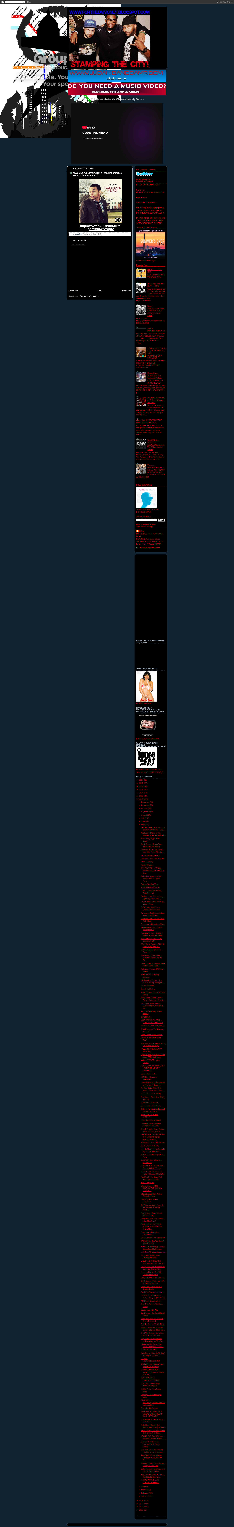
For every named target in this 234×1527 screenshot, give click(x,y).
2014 (141, 793)
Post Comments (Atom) (89, 296)
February (145, 1493)
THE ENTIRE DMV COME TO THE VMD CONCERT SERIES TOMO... (153, 1137)
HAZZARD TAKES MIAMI (151, 1094)
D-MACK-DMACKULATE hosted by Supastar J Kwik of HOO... (152, 1372)
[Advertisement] (99, 269)
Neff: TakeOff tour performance (153, 1252)
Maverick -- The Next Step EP (152, 859)
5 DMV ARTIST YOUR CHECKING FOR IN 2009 (156, 350)
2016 (141, 786)
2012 (141, 799)
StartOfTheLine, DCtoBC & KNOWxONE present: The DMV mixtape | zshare (156, 445)
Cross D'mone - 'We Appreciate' (153, 1238)
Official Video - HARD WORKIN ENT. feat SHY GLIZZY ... (151, 1188)
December (145, 802)
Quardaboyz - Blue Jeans (151, 1106)
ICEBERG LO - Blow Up (150, 887)
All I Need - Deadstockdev (151, 1301)
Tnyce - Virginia (147, 865)
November (145, 805)
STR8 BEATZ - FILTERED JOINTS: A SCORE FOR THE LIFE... (151, 1226)
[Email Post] (99, 234)
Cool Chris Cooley (148, 989)
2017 (141, 783)
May (143, 825)
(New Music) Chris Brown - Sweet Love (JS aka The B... (151, 1457)
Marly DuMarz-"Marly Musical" (153, 1278)
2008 (141, 1510)
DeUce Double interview (150, 855)
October (144, 808)
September (145, 812)
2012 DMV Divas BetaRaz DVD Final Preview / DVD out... (152, 1005)
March (144, 1490)
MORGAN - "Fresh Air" (150, 1103)
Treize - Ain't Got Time (149, 884)
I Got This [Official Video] (151, 1120)
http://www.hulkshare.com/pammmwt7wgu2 (100, 227)
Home (100, 291)
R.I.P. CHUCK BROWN (150, 1146)
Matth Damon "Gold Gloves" (152, 1035)
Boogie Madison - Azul (149, 1310)
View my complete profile (149, 547)
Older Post (126, 291)
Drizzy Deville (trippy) (149, 1408)
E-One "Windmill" (147, 986)
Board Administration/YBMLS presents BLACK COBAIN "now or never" (155, 311)
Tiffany (141, 531)
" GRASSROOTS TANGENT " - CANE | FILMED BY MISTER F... (152, 1068)
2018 (141, 780)
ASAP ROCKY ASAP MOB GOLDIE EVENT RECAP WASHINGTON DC (151, 1414)
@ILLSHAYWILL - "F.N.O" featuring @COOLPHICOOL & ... (153, 870)
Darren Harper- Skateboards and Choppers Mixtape (154, 375)
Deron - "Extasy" (147, 862)
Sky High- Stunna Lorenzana (152, 1292)
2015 (141, 790)
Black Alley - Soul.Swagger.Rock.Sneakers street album (153, 1402)
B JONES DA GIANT (149, 1350)
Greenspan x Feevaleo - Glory (152, 924)
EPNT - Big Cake (147, 1183)
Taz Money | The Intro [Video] (152, 1026)
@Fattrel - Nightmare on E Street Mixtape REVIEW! (155, 400)
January (144, 1496)
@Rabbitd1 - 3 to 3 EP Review (153, 1143)
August (144, 815)
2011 (141, 1500)
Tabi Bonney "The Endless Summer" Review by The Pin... (151, 958)
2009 (141, 1507)
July (143, 818)
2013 (141, 796)
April (143, 1487)
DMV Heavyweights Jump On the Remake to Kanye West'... (152, 1207)
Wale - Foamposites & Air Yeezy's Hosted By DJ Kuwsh (151, 878)
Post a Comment (78, 245)
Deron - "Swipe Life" (148, 1074)
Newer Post (73, 291)
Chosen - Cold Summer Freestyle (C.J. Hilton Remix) (150, 1444)
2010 (141, 1504)
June (143, 821)
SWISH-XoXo (146, 1017)
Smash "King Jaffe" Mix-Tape (152, 1324)
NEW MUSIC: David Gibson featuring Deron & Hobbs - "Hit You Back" (97, 174)
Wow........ (151, 465)
